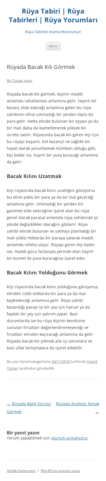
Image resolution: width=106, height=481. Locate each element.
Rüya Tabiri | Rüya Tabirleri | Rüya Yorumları (53, 15)
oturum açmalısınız (69, 438)
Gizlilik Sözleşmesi (21, 470)
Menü (53, 46)
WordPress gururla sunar (60, 470)
